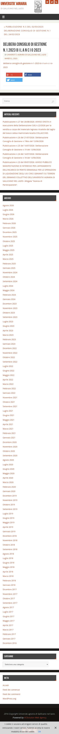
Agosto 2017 (8, 607)
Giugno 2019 (8, 518)
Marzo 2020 (8, 482)
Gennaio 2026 (9, 227)
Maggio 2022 (8, 375)
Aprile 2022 (8, 379)
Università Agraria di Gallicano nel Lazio (26, 55)
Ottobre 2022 (9, 357)
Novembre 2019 (10, 500)
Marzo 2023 (8, 335)
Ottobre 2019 (9, 504)
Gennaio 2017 (9, 638)
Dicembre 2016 (10, 643)
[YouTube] (47, 2)
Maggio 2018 (8, 567)
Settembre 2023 (10, 317)
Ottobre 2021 (9, 402)
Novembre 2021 (10, 397)
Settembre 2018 (10, 549)
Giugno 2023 (8, 326)
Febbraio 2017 (9, 634)
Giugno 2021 (8, 415)
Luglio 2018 (8, 558)
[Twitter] (52, 2)
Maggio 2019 (8, 522)
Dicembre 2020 (10, 442)
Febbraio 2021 (9, 433)
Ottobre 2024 (9, 277)
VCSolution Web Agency (35, 717)
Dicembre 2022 (10, 348)
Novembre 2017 (10, 594)
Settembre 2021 (10, 406)
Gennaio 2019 (9, 531)
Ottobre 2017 (9, 598)
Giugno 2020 (8, 469)
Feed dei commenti (11, 694)
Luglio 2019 (8, 513)
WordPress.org (9, 698)
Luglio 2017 (8, 611)
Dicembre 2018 (10, 536)
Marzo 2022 (8, 384)
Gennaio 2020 (9, 491)
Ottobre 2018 (9, 544)
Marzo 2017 (8, 629)
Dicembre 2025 (10, 232)
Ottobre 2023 (9, 312)
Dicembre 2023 (10, 303)
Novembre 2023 (10, 308)
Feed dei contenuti (11, 689)
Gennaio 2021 (9, 437)
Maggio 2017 (8, 620)
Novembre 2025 (10, 236)
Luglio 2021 (8, 411)
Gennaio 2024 (9, 299)
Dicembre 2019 (10, 495)
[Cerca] (52, 101)
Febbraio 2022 (9, 388)
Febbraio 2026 (9, 223)
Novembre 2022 (10, 353)
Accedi (6, 685)
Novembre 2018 (10, 540)
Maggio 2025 (8, 250)
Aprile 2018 (8, 571)
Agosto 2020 (8, 460)
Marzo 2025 (8, 259)
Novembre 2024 (10, 272)
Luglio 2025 (8, 245)
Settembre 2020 (10, 455)
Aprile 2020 (8, 477)
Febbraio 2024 (9, 294)
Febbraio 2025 (9, 263)
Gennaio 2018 (9, 585)
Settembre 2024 (10, 281)
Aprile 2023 (8, 330)
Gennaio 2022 (9, 393)
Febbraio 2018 (9, 580)
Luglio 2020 (8, 464)
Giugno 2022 (8, 370)
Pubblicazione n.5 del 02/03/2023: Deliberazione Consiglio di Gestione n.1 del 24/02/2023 (27, 30)
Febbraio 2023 (9, 339)
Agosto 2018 (8, 553)
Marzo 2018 (8, 576)
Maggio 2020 (8, 473)
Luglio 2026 (8, 210)
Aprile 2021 (8, 424)
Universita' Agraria (14, 3)
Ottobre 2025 (9, 241)
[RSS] (56, 2)
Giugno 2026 (8, 214)
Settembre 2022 (10, 361)
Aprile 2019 (8, 527)
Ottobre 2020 (9, 451)
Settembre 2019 (10, 509)
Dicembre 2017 (10, 589)
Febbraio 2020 (9, 486)
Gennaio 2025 (9, 268)
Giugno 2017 (8, 616)
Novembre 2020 (10, 446)
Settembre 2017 (10, 603)
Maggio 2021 (8, 420)
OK (39, 731)
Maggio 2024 (8, 290)
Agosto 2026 (8, 205)
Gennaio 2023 (9, 344)
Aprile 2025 (8, 254)
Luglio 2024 (8, 286)
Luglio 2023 (8, 321)
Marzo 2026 (8, 218)
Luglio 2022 (8, 366)
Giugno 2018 (8, 562)
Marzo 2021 (8, 428)
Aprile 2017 (8, 625)
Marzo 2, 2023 (11, 58)
